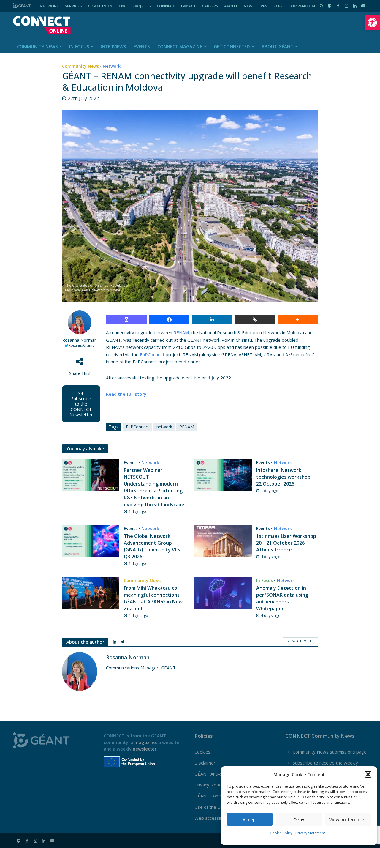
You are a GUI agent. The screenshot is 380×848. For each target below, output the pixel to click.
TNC (122, 6)
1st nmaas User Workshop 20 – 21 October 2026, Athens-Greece (286, 543)
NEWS (249, 6)
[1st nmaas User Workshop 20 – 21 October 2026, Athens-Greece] (223, 540)
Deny (299, 819)
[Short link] (255, 319)
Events (142, 46)
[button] (372, 22)
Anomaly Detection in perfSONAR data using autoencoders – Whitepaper (282, 598)
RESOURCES (272, 6)
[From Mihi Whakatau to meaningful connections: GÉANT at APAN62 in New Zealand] (90, 592)
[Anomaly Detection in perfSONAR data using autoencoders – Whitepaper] (223, 592)
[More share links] (298, 319)
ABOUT (231, 6)
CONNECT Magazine (179, 46)
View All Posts (300, 641)
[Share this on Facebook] (169, 319)
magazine (145, 742)
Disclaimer (205, 763)
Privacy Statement (310, 833)
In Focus (79, 46)
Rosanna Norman (79, 340)
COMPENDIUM (302, 6)
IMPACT (188, 6)
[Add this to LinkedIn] (212, 319)
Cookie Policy (281, 833)
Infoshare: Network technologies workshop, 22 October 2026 (284, 477)
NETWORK (49, 6)
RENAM (181, 332)
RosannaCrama (81, 345)
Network (112, 66)
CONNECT (166, 6)
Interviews (113, 46)
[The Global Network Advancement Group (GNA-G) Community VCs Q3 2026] (90, 540)
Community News (37, 46)
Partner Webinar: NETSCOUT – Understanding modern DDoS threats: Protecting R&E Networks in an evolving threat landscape (154, 487)
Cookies (202, 752)
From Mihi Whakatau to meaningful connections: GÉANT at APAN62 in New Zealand (153, 598)
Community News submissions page (330, 752)
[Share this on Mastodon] (126, 319)
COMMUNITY (100, 6)
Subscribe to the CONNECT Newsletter (81, 406)
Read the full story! (127, 394)
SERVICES (73, 6)
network (164, 427)
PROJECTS (141, 6)
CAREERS (210, 6)
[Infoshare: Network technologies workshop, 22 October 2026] (223, 474)
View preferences (348, 819)
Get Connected (232, 46)
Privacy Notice (209, 785)
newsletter (144, 749)
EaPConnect (153, 354)
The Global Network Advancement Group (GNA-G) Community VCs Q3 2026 (152, 546)
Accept (250, 819)
